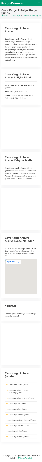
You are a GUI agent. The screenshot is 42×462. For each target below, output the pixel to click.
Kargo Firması (12, 3)
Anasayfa (4, 15)
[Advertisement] (21, 128)
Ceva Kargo (16, 15)
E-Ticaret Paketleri (25, 458)
